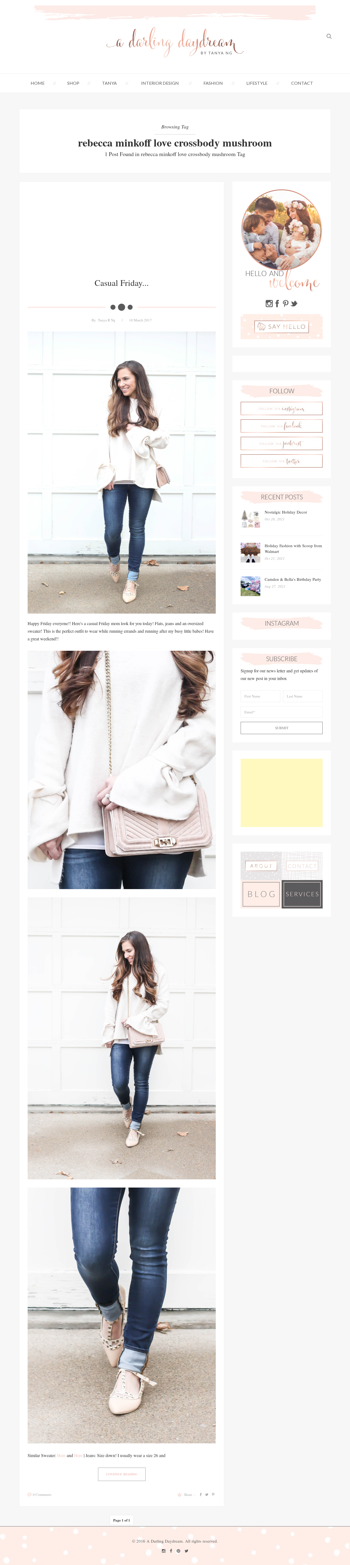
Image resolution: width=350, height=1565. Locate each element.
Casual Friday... (122, 282)
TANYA (109, 83)
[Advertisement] (122, 233)
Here (61, 1455)
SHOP (73, 83)
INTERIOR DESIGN (160, 83)
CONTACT (302, 83)
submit (281, 727)
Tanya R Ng (106, 320)
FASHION (213, 83)
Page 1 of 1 (121, 1520)
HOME (38, 83)
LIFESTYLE (256, 83)
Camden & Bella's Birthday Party (293, 579)
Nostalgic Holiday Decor (286, 512)
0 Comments (42, 1494)
